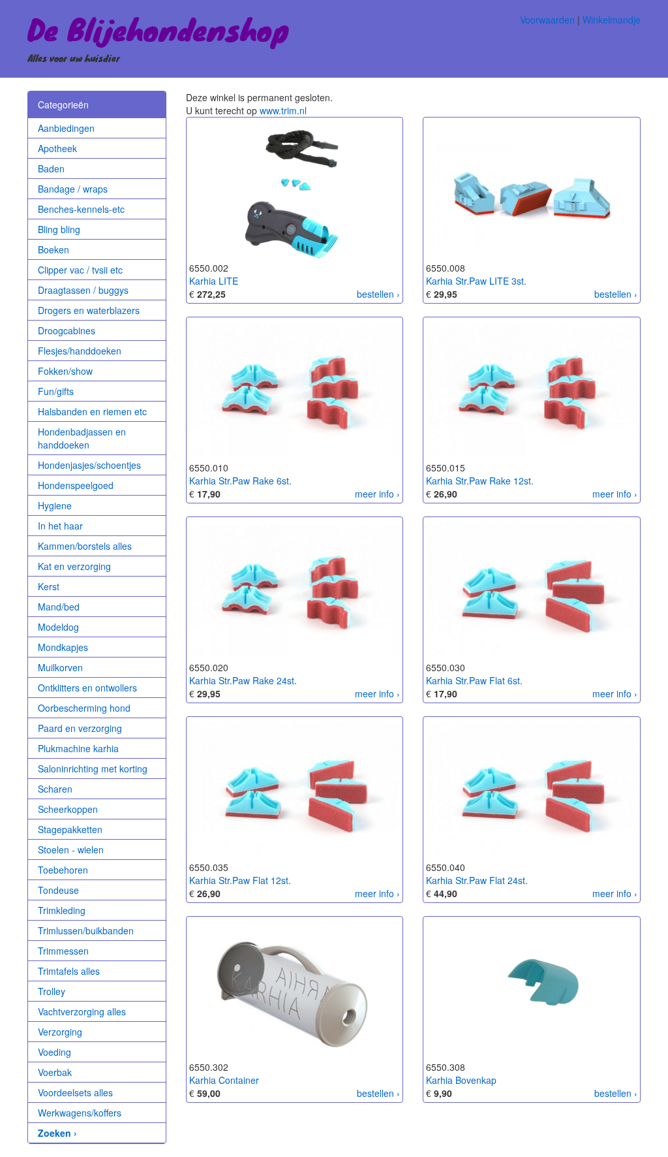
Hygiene (55, 505)
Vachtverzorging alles (82, 1011)
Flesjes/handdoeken (79, 350)
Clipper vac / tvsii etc (80, 269)
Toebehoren (63, 869)
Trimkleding (61, 910)
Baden (51, 168)
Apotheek (57, 148)
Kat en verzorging (74, 566)
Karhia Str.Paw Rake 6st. (240, 480)
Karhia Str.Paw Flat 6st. (474, 680)
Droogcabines (66, 330)
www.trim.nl (283, 110)
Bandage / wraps (73, 188)
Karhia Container (224, 1079)
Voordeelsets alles (75, 1092)
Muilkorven (60, 667)
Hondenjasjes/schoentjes (89, 464)
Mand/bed (59, 606)
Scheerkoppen (68, 809)
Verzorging (60, 1031)
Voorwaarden (547, 19)
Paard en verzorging (80, 728)
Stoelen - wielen (71, 849)
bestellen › (378, 293)
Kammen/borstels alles (85, 545)
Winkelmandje (612, 19)
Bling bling (59, 229)
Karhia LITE (213, 280)
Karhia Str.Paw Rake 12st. (480, 480)
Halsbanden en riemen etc (92, 411)
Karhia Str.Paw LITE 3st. (476, 280)
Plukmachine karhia (78, 748)
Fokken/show (65, 370)
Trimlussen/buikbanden (86, 930)
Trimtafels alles (69, 970)
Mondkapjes (63, 647)
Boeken (53, 249)
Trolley (51, 991)
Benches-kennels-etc (81, 208)
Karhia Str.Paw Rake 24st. (243, 680)
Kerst (48, 586)
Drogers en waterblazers (89, 310)
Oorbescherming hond (84, 707)
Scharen (55, 788)
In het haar (60, 525)
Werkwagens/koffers (79, 1112)
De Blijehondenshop (158, 29)
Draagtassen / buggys (83, 289)
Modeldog (58, 626)
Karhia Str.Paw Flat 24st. (477, 880)
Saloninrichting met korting (92, 768)
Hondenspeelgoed (76, 485)
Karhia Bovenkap (461, 1079)
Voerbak (55, 1072)
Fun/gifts (56, 391)
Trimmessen (63, 950)
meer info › (377, 493)
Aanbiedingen (66, 128)
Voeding (54, 1051)
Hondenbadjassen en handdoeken (82, 438)
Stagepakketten (70, 829)
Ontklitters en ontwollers (87, 687)
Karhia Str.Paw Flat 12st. (240, 880)
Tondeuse (58, 889)
